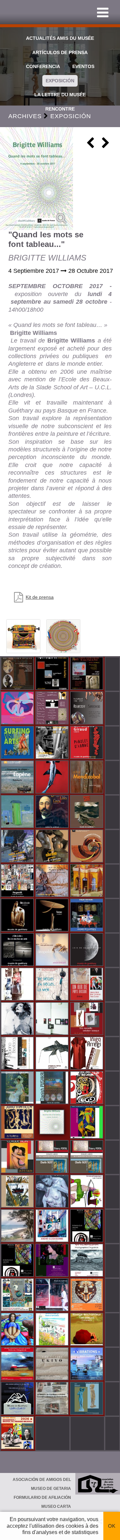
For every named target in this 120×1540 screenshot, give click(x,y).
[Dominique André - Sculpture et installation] (18, 1261)
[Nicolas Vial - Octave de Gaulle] (18, 1192)
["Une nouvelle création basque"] (87, 1019)
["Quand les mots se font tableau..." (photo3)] (63, 636)
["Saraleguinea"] (52, 812)
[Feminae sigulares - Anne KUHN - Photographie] (52, 1261)
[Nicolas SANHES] (18, 1399)
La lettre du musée (60, 94)
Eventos (83, 66)
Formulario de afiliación (42, 1497)
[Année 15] (87, 1295)
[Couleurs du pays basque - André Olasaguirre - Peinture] (52, 1226)
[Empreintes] (52, 708)
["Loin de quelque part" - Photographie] (87, 950)
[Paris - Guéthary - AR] (87, 708)
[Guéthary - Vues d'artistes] (52, 1330)
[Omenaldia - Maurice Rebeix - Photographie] (87, 1261)
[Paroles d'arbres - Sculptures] (87, 743)
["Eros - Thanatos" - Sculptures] (87, 777)
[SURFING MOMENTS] (87, 1088)
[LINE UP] (18, 1226)
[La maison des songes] (87, 1123)
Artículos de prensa (60, 52)
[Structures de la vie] (87, 1054)
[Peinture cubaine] (18, 1123)
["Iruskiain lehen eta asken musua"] (52, 1192)
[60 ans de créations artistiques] (52, 743)
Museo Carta (56, 1506)
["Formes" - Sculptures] (52, 915)
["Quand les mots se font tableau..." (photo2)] (23, 636)
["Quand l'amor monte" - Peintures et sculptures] (87, 812)
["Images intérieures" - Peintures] (87, 915)
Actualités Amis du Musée (60, 38)
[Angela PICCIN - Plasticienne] (87, 1226)
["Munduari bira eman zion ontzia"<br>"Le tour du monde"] (18, 1295)
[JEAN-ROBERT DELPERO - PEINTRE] (18, 1364)
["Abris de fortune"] (18, 1054)
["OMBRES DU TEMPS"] (52, 1054)
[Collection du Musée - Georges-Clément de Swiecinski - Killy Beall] (87, 1399)
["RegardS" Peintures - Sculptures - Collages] (18, 881)
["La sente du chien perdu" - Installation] (52, 950)
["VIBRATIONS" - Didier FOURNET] (87, 1364)
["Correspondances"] (52, 1019)
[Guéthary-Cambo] (18, 674)
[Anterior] (90, 145)
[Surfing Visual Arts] (18, 743)
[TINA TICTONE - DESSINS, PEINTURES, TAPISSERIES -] (52, 1364)
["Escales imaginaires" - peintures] (87, 881)
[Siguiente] (105, 145)
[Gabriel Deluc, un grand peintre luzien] (18, 1088)
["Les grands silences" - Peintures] (18, 812)
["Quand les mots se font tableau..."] (36, 178)
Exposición (60, 80)
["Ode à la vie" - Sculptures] (18, 915)
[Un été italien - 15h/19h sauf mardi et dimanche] (18, 1157)
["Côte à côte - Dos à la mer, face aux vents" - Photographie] (18, 950)
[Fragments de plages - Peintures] (18, 777)
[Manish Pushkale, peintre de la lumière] (52, 1088)
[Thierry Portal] (87, 1157)
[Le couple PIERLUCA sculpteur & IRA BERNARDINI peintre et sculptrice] (18, 1433)
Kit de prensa (40, 597)
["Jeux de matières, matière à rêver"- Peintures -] (52, 881)
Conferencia (43, 66)
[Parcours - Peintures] (52, 777)
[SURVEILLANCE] (52, 1295)
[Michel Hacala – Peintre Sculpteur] (18, 1330)
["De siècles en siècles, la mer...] (52, 984)
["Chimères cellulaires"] (87, 1192)
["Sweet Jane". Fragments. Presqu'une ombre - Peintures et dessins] (18, 1019)
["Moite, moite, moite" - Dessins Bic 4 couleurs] (18, 984)
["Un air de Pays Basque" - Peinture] (87, 984)
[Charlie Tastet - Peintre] (52, 1157)
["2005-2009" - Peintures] (18, 846)
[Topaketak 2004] (52, 674)
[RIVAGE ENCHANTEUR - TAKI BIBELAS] (87, 1330)
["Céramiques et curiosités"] (87, 846)
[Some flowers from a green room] (18, 708)
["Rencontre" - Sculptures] (52, 846)
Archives (25, 116)
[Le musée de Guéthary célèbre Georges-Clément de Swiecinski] (52, 1399)
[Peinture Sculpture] (87, 674)
